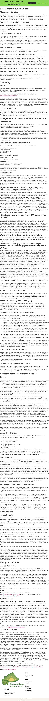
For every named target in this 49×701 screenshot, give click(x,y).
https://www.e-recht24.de (10, 669)
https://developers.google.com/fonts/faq (10, 594)
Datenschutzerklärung (43, 3)
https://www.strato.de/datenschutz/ (8, 95)
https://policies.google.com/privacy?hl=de (10, 595)
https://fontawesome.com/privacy (16, 627)
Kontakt (27, 686)
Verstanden (32, 3)
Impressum (28, 688)
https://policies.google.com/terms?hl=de (32, 666)
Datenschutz (28, 691)
